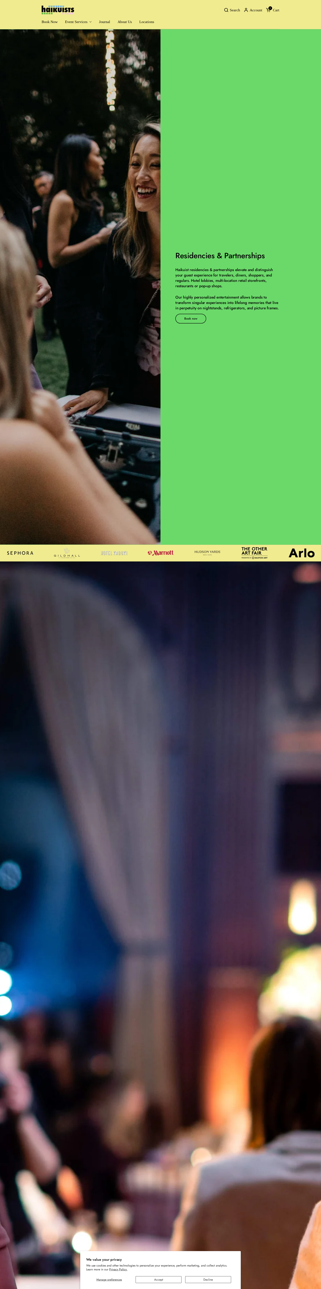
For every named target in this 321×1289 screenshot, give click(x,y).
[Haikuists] (58, 10)
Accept (158, 1279)
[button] (232, 10)
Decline (208, 1279)
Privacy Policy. (118, 1269)
